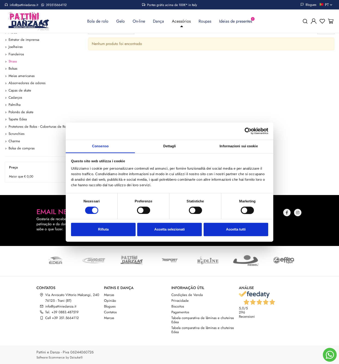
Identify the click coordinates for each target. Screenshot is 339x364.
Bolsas (13, 68)
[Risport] (170, 260)
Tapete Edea (18, 119)
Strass (13, 61)
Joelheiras (16, 46)
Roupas (205, 21)
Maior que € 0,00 (21, 176)
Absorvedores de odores (27, 83)
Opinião (110, 300)
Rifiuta (103, 229)
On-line (139, 21)
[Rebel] (246, 260)
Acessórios (181, 21)
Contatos (110, 312)
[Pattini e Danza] (132, 260)
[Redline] (208, 260)
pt (327, 4)
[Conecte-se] (313, 21)
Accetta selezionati (169, 229)
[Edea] (55, 260)
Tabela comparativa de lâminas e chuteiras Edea (202, 320)
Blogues (310, 4)
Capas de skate (20, 90)
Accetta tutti (236, 229)
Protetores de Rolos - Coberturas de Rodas (40, 126)
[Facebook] (287, 212)
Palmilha (15, 104)
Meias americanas (22, 75)
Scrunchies (16, 133)
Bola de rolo (97, 21)
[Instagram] (297, 212)
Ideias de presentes (235, 21)
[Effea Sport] (284, 260)
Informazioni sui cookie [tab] (239, 146)
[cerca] (305, 21)
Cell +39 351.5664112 (62, 317)
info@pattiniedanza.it (24, 5)
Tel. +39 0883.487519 (62, 312)
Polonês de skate (21, 112)
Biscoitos (177, 306)
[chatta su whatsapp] (330, 355)
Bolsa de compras (22, 148)
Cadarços (15, 97)
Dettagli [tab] (169, 146)
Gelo (120, 21)
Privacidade (180, 300)
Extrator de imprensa (24, 39)
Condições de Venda (187, 294)
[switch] (143, 210)
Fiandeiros (16, 54)
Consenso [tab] (100, 146)
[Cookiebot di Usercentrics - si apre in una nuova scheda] (248, 130)
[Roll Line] (93, 260)
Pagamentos (180, 312)
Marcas (109, 294)
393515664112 (56, 5)
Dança (158, 21)
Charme (14, 141)
